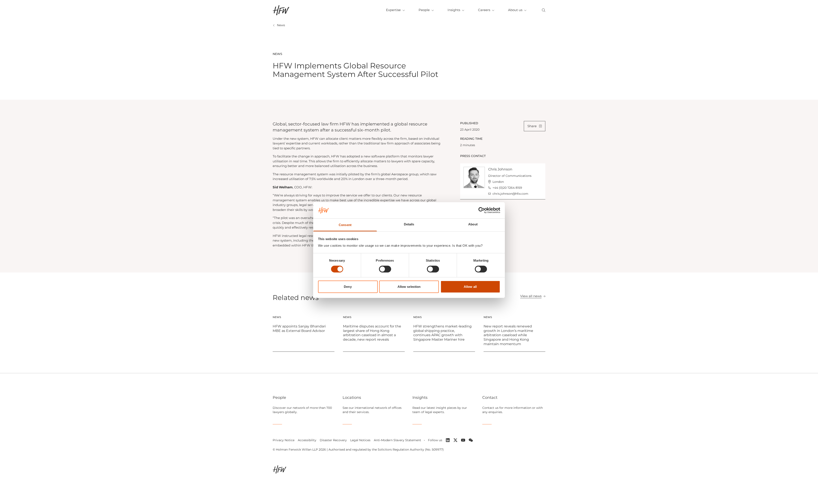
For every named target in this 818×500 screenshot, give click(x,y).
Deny (347, 286)
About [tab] (473, 224)
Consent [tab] (345, 225)
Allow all (470, 286)
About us (515, 10)
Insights (454, 10)
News (281, 25)
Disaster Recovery (333, 440)
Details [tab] (409, 224)
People (424, 10)
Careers (484, 10)
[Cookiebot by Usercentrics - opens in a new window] (481, 210)
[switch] (385, 269)
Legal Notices (360, 440)
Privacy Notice (283, 440)
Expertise (393, 10)
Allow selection (409, 286)
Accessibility (307, 440)
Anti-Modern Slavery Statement (397, 440)
